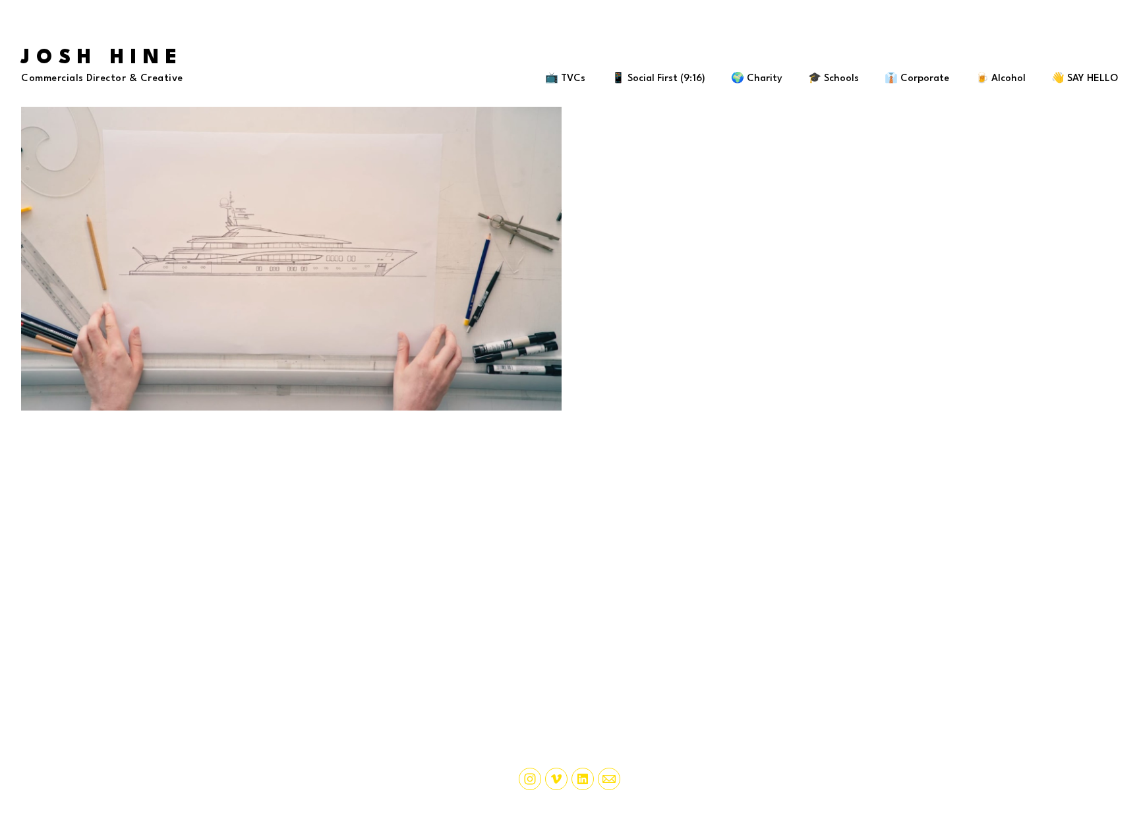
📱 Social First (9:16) (658, 79)
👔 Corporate (917, 79)
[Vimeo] (556, 779)
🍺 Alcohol (1001, 79)
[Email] (609, 779)
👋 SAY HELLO (1084, 79)
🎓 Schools (833, 79)
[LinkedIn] (582, 779)
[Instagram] (530, 779)
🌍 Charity (756, 79)
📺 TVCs (565, 79)
